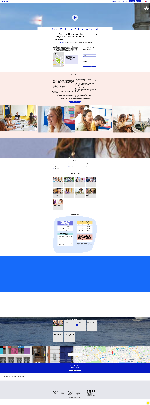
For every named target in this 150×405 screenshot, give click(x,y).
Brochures (62, 392)
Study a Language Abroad (79, 392)
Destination (85, 57)
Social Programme (78, 394)
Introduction (61, 42)
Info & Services (88, 42)
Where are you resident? (87, 49)
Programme (85, 61)
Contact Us (138, 1)
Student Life (81, 42)
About (124, 1)
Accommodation (78, 393)
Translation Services (71, 393)
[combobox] (89, 51)
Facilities (67, 42)
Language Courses (74, 42)
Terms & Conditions (56, 392)
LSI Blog (77, 395)
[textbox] (89, 51)
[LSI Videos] (75, 17)
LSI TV (54, 395)
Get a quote (132, 1)
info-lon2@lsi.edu (69, 60)
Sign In (127, 1)
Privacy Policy (63, 394)
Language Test (63, 393)
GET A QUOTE (90, 66)
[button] (146, 1)
